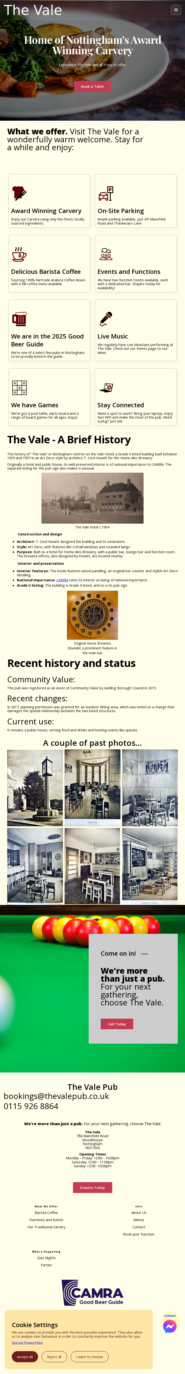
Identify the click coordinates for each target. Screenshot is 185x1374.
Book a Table (92, 86)
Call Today (117, 1024)
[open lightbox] (35, 787)
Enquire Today (92, 1187)
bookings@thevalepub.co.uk (56, 1096)
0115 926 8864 (31, 1106)
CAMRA (62, 579)
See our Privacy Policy (27, 1342)
